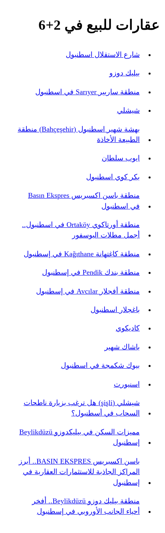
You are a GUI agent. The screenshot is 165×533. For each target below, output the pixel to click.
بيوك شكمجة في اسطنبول (100, 365)
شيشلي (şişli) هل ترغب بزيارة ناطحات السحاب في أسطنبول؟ (82, 408)
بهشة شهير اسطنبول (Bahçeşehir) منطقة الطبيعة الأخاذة (79, 134)
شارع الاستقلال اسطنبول (103, 55)
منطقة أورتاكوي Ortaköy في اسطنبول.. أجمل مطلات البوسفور (81, 230)
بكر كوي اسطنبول (113, 177)
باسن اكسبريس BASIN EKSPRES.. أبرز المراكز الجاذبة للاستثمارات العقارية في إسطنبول (79, 471)
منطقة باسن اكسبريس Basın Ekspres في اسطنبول (84, 200)
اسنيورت (127, 384)
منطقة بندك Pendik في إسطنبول (91, 272)
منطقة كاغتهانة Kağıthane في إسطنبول (82, 254)
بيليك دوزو (124, 73)
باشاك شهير (122, 347)
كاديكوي (128, 328)
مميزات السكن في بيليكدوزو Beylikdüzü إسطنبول (79, 437)
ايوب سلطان (121, 158)
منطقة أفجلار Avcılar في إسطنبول (88, 291)
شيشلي (128, 110)
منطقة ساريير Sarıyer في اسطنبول (87, 92)
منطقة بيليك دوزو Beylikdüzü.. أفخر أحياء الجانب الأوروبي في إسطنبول (86, 506)
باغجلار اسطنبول (115, 310)
